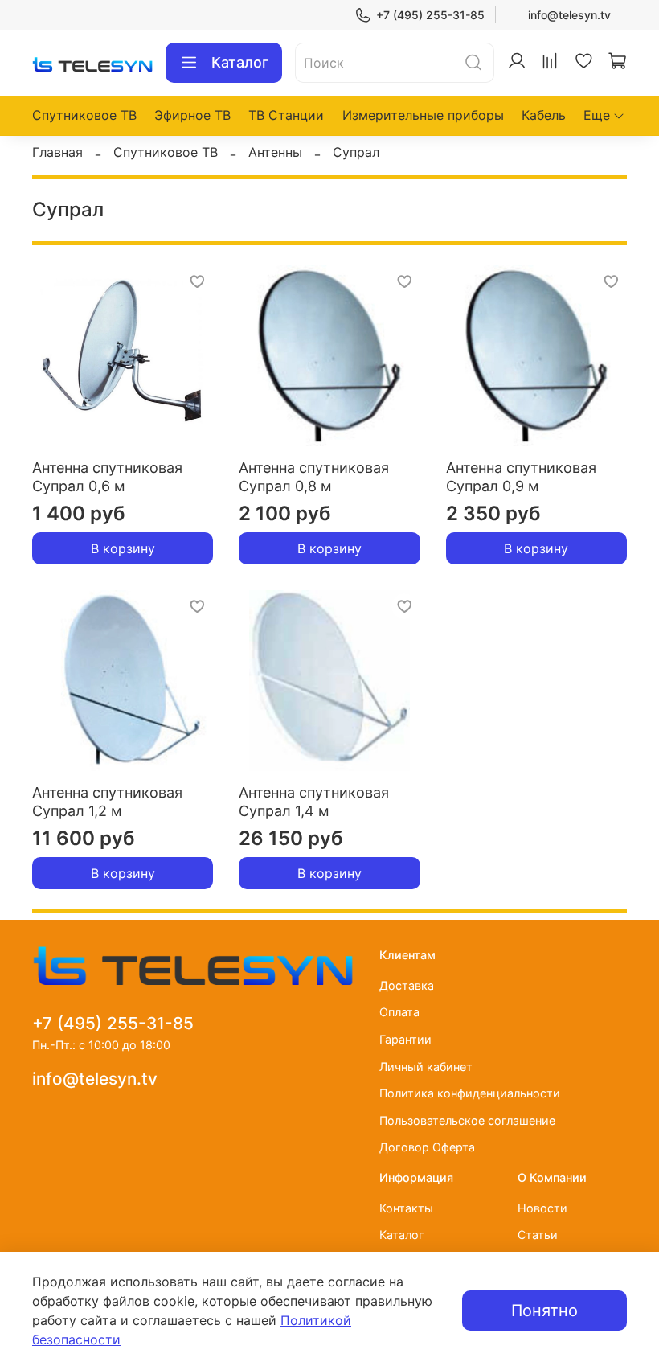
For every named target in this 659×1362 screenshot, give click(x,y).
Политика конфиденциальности (469, 1093)
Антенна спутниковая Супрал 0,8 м (314, 476)
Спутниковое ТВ (84, 115)
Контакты (406, 1208)
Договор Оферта (427, 1147)
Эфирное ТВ (192, 115)
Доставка (406, 985)
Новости (542, 1208)
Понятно (544, 1310)
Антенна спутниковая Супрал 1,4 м (314, 801)
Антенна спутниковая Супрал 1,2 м (107, 801)
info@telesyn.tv (569, 15)
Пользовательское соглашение (467, 1120)
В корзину (123, 548)
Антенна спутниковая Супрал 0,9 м (521, 476)
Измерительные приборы (423, 115)
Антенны (275, 152)
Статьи (538, 1234)
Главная (57, 152)
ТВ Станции (286, 115)
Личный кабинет (426, 1066)
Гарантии (405, 1039)
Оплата (399, 1012)
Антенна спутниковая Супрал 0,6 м (107, 476)
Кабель (544, 115)
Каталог (239, 62)
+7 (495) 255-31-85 (430, 15)
